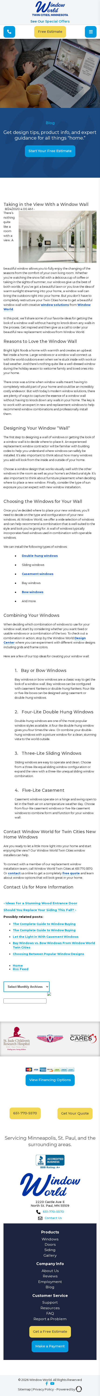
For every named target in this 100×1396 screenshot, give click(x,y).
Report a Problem (50, 1319)
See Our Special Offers (50, 21)
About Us (50, 1271)
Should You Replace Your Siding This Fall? (39, 910)
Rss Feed (20, 969)
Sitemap (24, 1389)
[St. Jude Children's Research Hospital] (16, 1039)
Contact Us (53, 1218)
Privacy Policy (43, 1389)
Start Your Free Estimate (50, 151)
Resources (50, 1308)
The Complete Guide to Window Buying (44, 924)
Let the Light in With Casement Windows (46, 936)
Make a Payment (50, 1346)
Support (50, 1302)
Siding (50, 1250)
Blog (50, 1287)
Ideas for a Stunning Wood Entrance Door (41, 903)
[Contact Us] (9, 32)
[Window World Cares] (83, 1039)
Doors (50, 1244)
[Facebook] (46, 1384)
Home (18, 965)
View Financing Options (50, 1080)
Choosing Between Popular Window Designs (48, 954)
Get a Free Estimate (50, 1331)
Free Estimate (50, 32)
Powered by (66, 1389)
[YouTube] (52, 1384)
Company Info (50, 1264)
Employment (50, 1281)
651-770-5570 (25, 1113)
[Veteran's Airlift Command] (50, 1039)
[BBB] (50, 1162)
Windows (50, 1239)
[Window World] (50, 15)
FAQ (50, 1313)
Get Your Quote (75, 1113)
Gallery (50, 1255)
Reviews (50, 1276)
